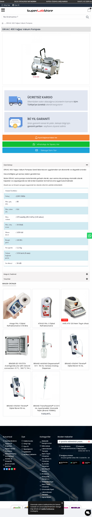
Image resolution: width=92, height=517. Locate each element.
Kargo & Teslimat (10, 274)
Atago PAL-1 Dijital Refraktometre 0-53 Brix (17, 324)
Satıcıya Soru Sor (49, 150)
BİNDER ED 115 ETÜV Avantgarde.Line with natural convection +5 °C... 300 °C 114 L (17, 365)
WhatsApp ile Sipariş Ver (48, 144)
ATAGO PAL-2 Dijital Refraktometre (46, 324)
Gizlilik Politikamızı (47, 509)
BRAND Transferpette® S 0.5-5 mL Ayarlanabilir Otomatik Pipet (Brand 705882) (46, 408)
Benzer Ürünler (9, 284)
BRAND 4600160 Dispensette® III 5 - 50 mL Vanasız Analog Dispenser (46, 365)
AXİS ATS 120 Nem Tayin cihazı (76, 323)
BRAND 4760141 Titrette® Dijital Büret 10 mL (75, 364)
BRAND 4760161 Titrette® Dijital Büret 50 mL (17, 407)
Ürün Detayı (8, 165)
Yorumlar (7, 279)
